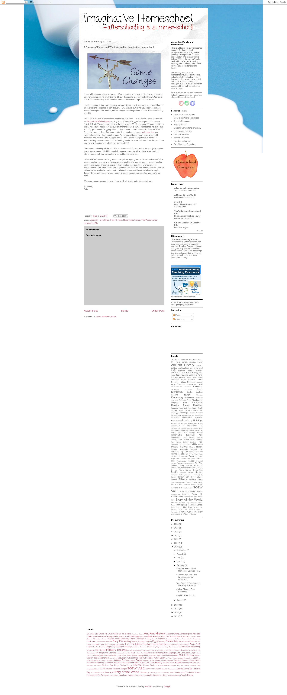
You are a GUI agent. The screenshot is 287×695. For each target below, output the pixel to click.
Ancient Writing (173, 634)
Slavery (193, 484)
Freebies (198, 405)
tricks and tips (148, 132)
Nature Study (185, 454)
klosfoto (148, 686)
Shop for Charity (197, 482)
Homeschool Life (195, 426)
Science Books (196, 480)
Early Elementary (122, 641)
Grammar (192, 413)
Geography (198, 410)
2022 (176, 535)
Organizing (191, 458)
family (184, 400)
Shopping (174, 484)
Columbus (181, 384)
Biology (195, 373)
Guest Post (199, 415)
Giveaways (183, 413)
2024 (176, 528)
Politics (189, 465)
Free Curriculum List (182, 141)
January (180, 600)
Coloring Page (150, 639)
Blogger (167, 686)
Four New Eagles (181, 228)
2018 (176, 605)
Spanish (192, 491)
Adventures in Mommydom (186, 188)
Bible (188, 373)
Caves (183, 380)
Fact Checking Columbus (184, 144)
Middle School (179, 446)
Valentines (182, 509)
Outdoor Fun (119, 660)
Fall (180, 400)
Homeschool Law (178, 426)
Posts (177, 315)
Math (201, 442)
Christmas (191, 382)
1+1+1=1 (178, 202)
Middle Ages (197, 444)
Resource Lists (177, 475)
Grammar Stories (146, 647)
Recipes (199, 472)
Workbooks (175, 514)
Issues (200, 433)
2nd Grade (184, 360)
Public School (116, 220)
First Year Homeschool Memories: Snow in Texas (188, 570)
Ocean (191, 456)
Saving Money (126, 665)
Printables (185, 468)
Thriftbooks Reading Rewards (185, 239)
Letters (191, 437)
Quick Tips (198, 470)
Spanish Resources (182, 121)
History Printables (181, 134)
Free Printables (193, 402)
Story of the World (189, 499)
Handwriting (187, 417)
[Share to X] (120, 215)
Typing (196, 507)
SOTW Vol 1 (136, 668)
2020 (176, 543)
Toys (190, 507)
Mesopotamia (185, 444)
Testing (200, 503)
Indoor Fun (182, 433)
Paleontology (181, 461)
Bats (176, 373)
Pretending (175, 468)
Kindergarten (176, 435)
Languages (175, 437)
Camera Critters (191, 377)
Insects (192, 433)
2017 (176, 609)
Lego (185, 437)
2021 (176, 539)
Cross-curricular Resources (181, 387)
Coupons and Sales (195, 384)
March (180, 561)
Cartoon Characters (94, 639)
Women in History (195, 512)
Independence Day (196, 430)
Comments (180, 319)
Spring (194, 494)
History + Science (181, 138)
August (180, 554)
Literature (186, 439)
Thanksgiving (181, 505)
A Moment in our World (185, 195)
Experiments (189, 398)
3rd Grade (193, 360)
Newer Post (91, 310)
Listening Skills (176, 439)
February (181, 565)
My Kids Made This (190, 452)
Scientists (174, 482)
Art (191, 368)
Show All (200, 231)
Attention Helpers (185, 370)
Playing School (180, 124)
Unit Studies (114, 675)
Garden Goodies (185, 410)
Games (174, 410)
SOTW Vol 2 (184, 491)
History (187, 420)
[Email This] (114, 215)
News (201, 454)
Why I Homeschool (140, 675)
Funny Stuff (197, 408)
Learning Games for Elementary (187, 128)
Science (182, 479)
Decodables (175, 389)
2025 (176, 524)
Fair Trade (174, 400)
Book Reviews (181, 375)
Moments (184, 449)
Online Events (181, 458)
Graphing (179, 415)
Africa (184, 362)
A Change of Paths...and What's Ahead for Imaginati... (186, 577)
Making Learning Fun (118, 655)
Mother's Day (197, 449)
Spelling (185, 494)
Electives (199, 395)
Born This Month (196, 375)
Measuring (174, 444)
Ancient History (182, 365)
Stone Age (109, 672)
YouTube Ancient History (184, 114)
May (179, 558)
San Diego (191, 477)
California (181, 377)
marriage (193, 442)
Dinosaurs (188, 389)
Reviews (180, 477)
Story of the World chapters (99, 121)
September (182, 550)
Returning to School (131, 220)
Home (124, 310)
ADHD (178, 362)
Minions (192, 447)
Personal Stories (148, 660)
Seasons (181, 482)
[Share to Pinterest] (126, 215)
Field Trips (191, 400)
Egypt (187, 394)
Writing (181, 514)
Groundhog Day (188, 415)
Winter (183, 512)
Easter (189, 392)
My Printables (148, 658)
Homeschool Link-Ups (183, 131)
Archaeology (183, 368)
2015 (176, 616)
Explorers (199, 398)
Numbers (174, 456)
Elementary (177, 397)
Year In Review (190, 514)
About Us (94, 220)
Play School (183, 660)
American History (196, 362)
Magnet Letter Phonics (186, 595)
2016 (176, 612)
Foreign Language (117, 644)
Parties (191, 461)
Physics (186, 463)
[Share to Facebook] (123, 215)
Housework (194, 428)
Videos (192, 509)
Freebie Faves (180, 405)
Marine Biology (182, 442)
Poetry (181, 465)
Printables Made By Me (123, 662)
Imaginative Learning (179, 430)
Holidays (198, 420)
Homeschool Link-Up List (180, 428)
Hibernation (199, 417)
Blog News (104, 220)
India (173, 433)
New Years (194, 454)
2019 (176, 547)
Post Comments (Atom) (106, 317)
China (183, 382)
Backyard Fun (112, 636)
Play (196, 463)
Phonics (180, 463)
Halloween (175, 417)
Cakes (174, 377)
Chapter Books (195, 380)
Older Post (158, 310)
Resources (187, 475)
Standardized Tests (190, 496)
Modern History (93, 658)
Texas (173, 505)
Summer (174, 503)
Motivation (175, 452)
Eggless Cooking (145, 641)
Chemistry (175, 382)
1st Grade (175, 360)
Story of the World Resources (186, 118)
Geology (174, 413)
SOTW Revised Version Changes (113, 669)
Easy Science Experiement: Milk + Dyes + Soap (188, 584)
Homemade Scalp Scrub (184, 198)
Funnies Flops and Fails (181, 408)
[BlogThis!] (117, 215)
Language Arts (194, 435)
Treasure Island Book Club (185, 191)
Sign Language (184, 484)
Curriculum (198, 386)
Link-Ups (200, 437)
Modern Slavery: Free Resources (185, 590)
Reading (174, 472)
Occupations (183, 456)
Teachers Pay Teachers (188, 503)
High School (176, 421)
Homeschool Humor (195, 423)
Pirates (191, 463)
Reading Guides (186, 472)
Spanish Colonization (169, 669)
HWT (201, 428)
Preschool (198, 465)
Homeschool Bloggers (179, 423)
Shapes (187, 482)
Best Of (182, 373)
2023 (176, 532)
